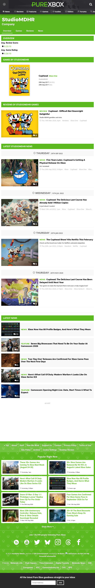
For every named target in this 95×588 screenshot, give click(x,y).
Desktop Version (66, 450)
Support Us (47, 445)
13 (17, 334)
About (14, 445)
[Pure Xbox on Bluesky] (47, 542)
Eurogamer (28, 567)
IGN (89, 563)
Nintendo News (78, 563)
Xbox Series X (79, 289)
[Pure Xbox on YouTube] (26, 542)
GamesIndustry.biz (50, 567)
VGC (38, 567)
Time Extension (46, 563)
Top (7, 445)
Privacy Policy (70, 445)
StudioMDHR (18, 19)
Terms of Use (85, 445)
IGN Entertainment (41, 554)
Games (19, 31)
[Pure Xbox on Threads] (68, 542)
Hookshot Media (18, 554)
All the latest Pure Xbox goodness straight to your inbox (47, 577)
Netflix (75, 246)
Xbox (66, 169)
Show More (47, 527)
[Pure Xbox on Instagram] (57, 542)
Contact (58, 445)
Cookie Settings (50, 450)
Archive (36, 450)
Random (68, 246)
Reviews (30, 31)
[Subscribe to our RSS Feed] (16, 542)
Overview (7, 31)
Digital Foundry (62, 563)
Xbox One (74, 121)
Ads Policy (26, 450)
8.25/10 (7, 46)
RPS (70, 567)
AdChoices (72, 554)
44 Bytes (61, 554)
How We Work (33, 445)
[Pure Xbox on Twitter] (37, 542)
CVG (64, 567)
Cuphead (83, 121)
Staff (22, 445)
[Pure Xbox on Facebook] (78, 542)
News (40, 31)
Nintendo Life (17, 563)
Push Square (31, 563)
